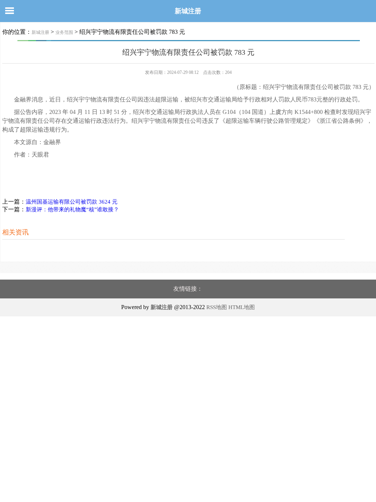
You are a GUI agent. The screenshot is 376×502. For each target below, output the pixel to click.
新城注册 (188, 11)
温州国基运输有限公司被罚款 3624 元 (72, 202)
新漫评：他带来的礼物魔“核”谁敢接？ (72, 209)
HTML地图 (241, 307)
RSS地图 (216, 307)
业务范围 (64, 32)
